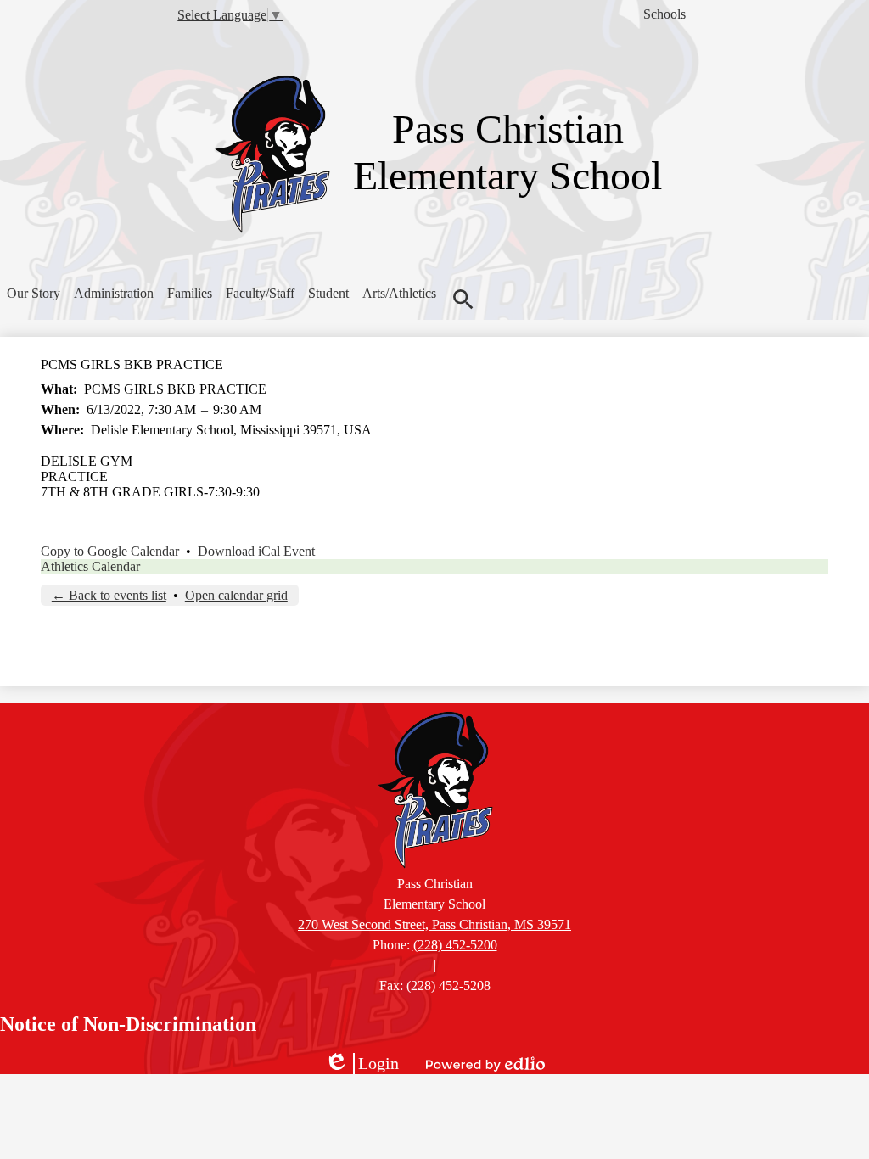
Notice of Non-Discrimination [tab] (128, 1024)
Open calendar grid (236, 595)
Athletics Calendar (90, 566)
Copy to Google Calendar (110, 551)
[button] (33, 293)
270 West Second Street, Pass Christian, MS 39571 (434, 924)
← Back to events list (109, 595)
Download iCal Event (256, 551)
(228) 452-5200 (455, 945)
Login (361, 1064)
